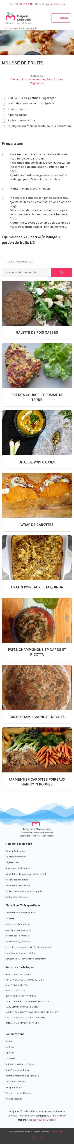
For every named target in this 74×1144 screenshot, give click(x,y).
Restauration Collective (17, 897)
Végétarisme (11, 862)
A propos (9, 1052)
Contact (9, 1041)
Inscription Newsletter (16, 1081)
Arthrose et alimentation (17, 924)
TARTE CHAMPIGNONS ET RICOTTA (37, 717)
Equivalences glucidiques (18, 941)
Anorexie (9, 918)
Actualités (10, 1058)
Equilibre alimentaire (15, 856)
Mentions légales (13, 1099)
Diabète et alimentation (17, 935)
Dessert (15, 79)
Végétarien (37, 83)
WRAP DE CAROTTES (37, 524)
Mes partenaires (13, 1087)
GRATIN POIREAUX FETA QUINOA (37, 587)
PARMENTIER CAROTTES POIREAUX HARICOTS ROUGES (36, 781)
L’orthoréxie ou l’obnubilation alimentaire (25, 959)
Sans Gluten (55, 79)
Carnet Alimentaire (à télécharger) (22, 1076)
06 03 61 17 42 (24, 4)
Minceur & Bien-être (15, 851)
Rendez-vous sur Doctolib (42, 1119)
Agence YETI (38, 1138)
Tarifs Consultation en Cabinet (20, 1064)
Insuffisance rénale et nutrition (20, 953)
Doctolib (59, 4)
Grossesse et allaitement (18, 868)
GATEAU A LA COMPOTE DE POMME (22, 1023)
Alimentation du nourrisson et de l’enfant (25, 874)
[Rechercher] (61, 272)
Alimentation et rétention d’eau (20, 912)
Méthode (9, 1047)
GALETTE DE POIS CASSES (37, 332)
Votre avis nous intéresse (18, 1093)
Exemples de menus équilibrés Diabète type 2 (28, 947)
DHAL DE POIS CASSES (37, 462)
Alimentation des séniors (17, 885)
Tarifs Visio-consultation (17, 1070)
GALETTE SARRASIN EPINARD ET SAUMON (25, 1017)
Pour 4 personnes (33, 79)
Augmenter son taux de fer (18, 930)
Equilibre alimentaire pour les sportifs (24, 891)
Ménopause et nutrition (17, 879)
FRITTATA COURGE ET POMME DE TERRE (36, 397)
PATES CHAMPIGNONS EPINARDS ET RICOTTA (37, 652)
